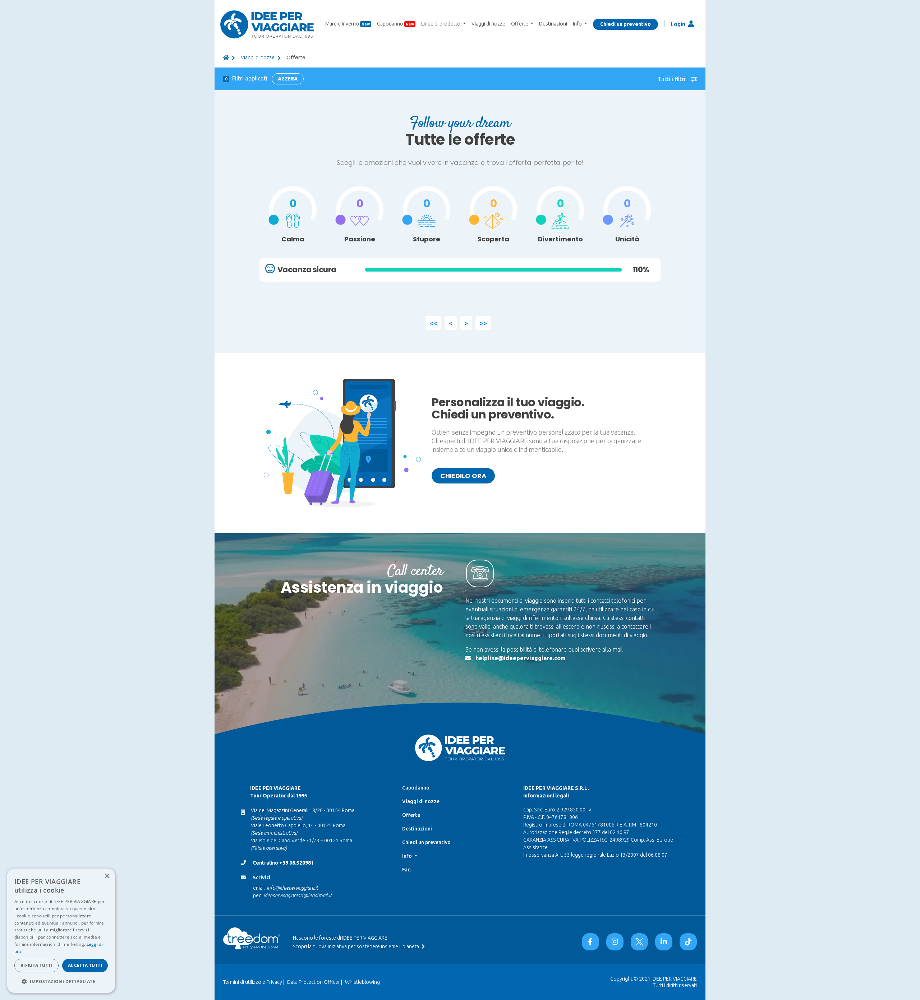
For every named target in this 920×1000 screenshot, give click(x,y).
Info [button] (578, 24)
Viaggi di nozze (488, 24)
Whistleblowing (362, 982)
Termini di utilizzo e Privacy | (253, 982)
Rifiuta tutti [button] (36, 965)
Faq (406, 869)
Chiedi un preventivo (625, 24)
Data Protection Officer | (314, 982)
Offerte (411, 815)
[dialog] (61, 931)
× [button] (107, 876)
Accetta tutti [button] (85, 965)
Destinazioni (553, 24)
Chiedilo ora (463, 475)
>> (483, 323)
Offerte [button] (520, 24)
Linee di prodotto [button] (441, 24)
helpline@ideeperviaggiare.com (520, 658)
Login (679, 24)
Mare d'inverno (347, 24)
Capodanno (395, 24)
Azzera (288, 78)
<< (433, 323)
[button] (61, 981)
